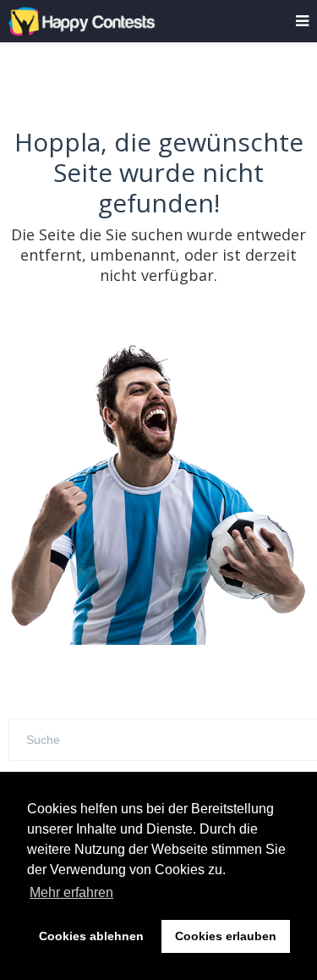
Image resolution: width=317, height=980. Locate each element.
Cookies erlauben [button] (225, 936)
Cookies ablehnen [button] (91, 936)
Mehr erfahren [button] (71, 892)
